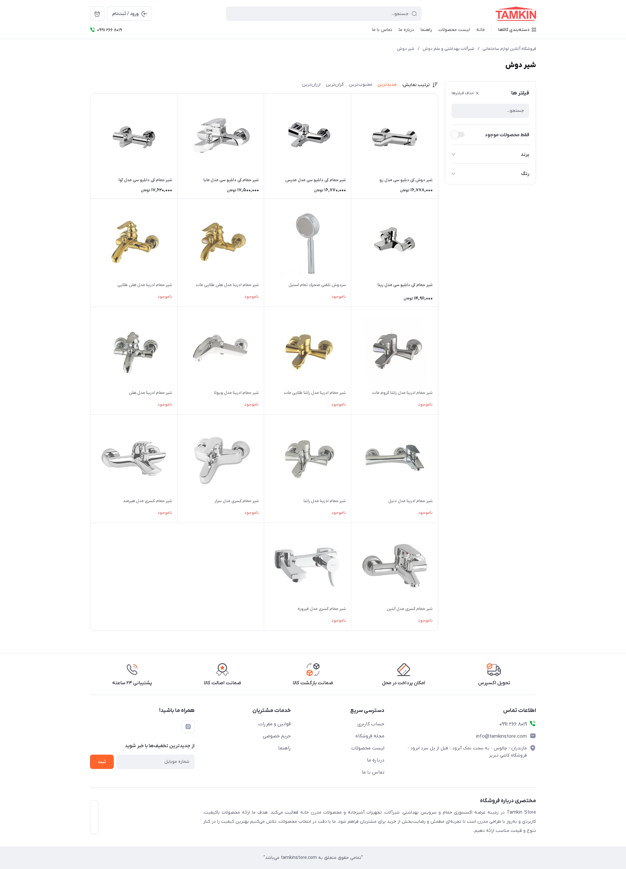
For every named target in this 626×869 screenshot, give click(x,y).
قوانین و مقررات (274, 724)
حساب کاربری (370, 724)
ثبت (102, 762)
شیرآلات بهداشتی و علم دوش (448, 48)
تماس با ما (373, 772)
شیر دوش (405, 48)
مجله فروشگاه (369, 736)
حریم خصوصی (277, 736)
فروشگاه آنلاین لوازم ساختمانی (509, 48)
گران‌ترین (335, 84)
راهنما (284, 748)
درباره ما (375, 760)
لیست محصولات (367, 748)
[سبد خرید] (97, 14)
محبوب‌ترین (360, 84)
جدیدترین (387, 84)
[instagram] (188, 726)
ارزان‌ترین (311, 84)
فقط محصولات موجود (507, 135)
